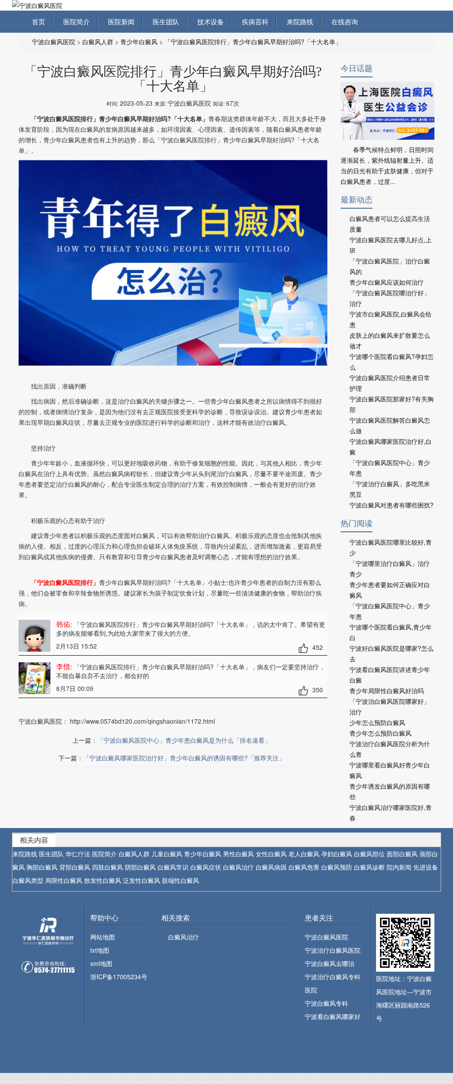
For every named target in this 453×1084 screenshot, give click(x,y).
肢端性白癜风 (180, 880)
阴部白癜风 (140, 867)
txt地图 (99, 950)
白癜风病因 (271, 867)
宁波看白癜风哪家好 (333, 1016)
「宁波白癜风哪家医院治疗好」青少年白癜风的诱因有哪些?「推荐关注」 (184, 757)
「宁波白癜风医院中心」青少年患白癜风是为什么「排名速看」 (184, 740)
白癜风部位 (369, 853)
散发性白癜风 (102, 880)
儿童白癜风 (166, 853)
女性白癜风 (271, 853)
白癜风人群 (97, 41)
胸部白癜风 (42, 867)
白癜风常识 (172, 867)
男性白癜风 (238, 853)
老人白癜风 (303, 853)
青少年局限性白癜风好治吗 (386, 690)
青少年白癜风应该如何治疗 (386, 282)
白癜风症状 (205, 867)
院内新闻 (399, 867)
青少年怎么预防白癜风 (380, 733)
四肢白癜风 (107, 867)
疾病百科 (253, 21)
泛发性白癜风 (141, 880)
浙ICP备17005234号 (118, 976)
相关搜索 (175, 917)
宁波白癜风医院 (53, 41)
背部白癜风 (74, 867)
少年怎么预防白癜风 (377, 722)
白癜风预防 (336, 867)
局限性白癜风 (63, 880)
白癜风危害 (303, 867)
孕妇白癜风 (336, 853)
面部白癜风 (402, 853)
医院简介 (75, 21)
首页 (38, 21)
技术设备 (209, 21)
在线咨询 (343, 21)
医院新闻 (119, 21)
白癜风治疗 (238, 867)
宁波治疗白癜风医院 (333, 950)
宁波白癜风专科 (326, 1003)
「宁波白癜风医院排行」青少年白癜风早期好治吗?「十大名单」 (253, 41)
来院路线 (298, 21)
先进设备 (425, 867)
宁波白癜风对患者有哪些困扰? (391, 504)
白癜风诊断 (369, 867)
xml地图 (101, 963)
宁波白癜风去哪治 (329, 963)
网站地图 (102, 936)
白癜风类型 (27, 880)
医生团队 (164, 21)
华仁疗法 (77, 853)
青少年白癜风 (138, 41)
